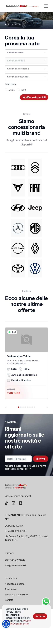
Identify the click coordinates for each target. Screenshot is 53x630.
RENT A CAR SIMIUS (16, 594)
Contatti (9, 599)
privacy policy (24, 468)
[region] (26, 367)
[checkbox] (6, 90)
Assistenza (10, 589)
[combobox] (26, 52)
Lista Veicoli (11, 578)
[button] (6, 624)
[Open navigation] (46, 6)
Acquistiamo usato (15, 583)
